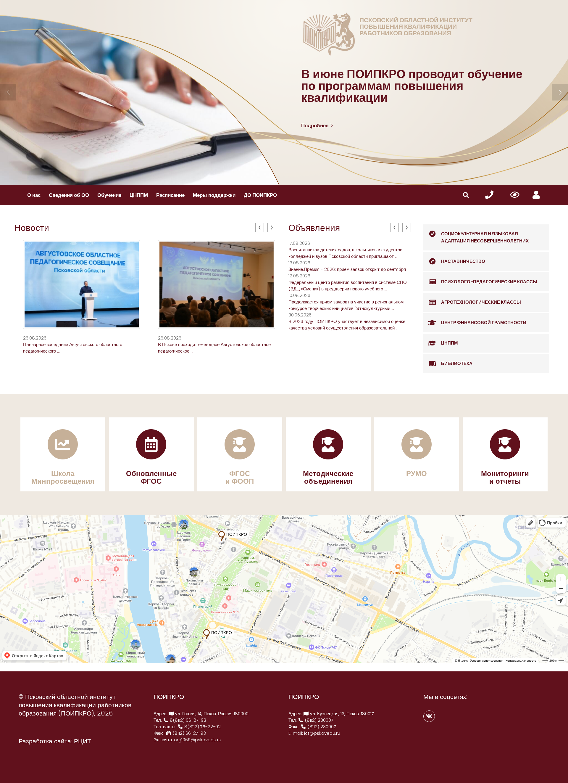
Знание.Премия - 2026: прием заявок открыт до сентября (347, 269)
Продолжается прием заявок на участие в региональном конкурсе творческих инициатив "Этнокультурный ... (346, 305)
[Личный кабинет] (536, 195)
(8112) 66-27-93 (188, 733)
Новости (31, 227)
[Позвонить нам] (489, 195)
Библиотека (456, 363)
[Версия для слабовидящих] (514, 195)
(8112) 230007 (318, 720)
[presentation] (259, 227)
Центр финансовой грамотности (483, 322)
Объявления (314, 227)
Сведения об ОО (69, 195)
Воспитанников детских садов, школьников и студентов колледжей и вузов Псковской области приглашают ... (345, 253)
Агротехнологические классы (481, 302)
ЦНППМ (139, 195)
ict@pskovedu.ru (322, 733)
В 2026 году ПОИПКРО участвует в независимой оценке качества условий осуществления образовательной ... (346, 324)
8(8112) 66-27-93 (187, 720)
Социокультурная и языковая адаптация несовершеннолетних (485, 237)
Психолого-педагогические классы (489, 282)
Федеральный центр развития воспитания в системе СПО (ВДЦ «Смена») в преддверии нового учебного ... (347, 285)
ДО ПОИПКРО (260, 195)
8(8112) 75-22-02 (202, 726)
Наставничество (463, 261)
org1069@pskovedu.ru (197, 740)
